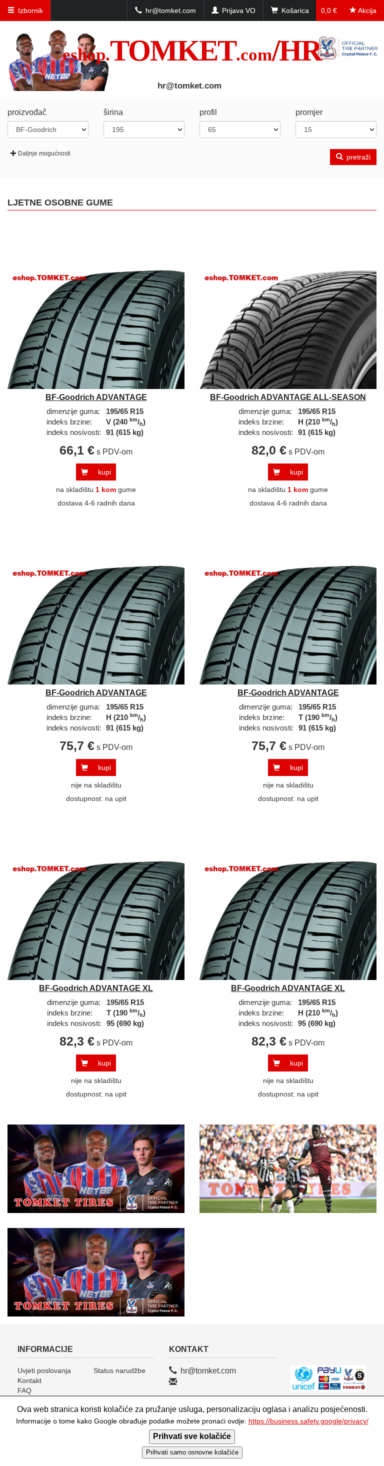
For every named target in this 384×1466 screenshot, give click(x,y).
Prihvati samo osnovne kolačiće (192, 1452)
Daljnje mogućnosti (44, 153)
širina (113, 112)
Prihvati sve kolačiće (192, 1436)
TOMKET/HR (192, 50)
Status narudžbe (120, 1370)
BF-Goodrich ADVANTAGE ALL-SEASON (288, 397)
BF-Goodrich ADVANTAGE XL (96, 988)
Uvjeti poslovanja (44, 1370)
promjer (309, 112)
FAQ (25, 1390)
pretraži (357, 157)
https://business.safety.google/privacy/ (308, 1421)
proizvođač (27, 112)
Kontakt (30, 1380)
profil (208, 112)
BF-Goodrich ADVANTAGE (96, 397)
